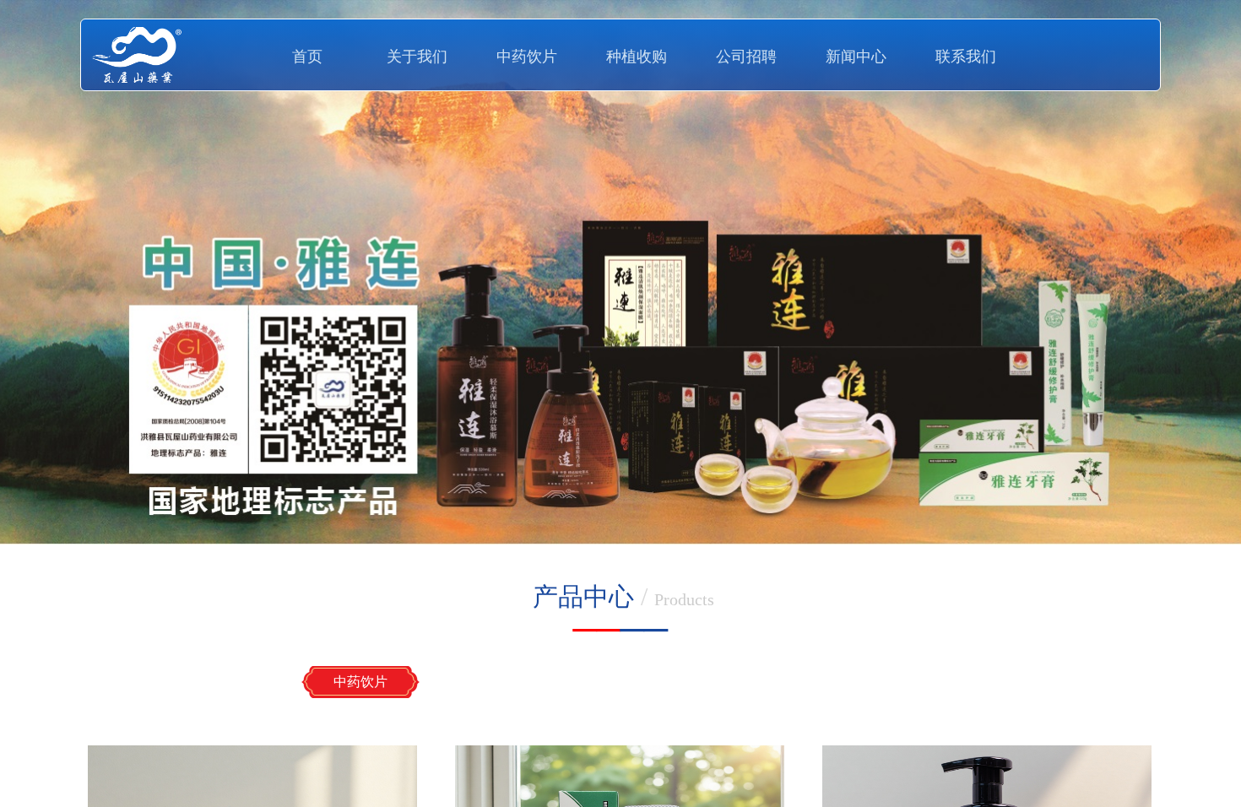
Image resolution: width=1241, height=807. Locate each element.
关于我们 (417, 56)
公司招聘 (746, 56)
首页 (307, 56)
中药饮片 (526, 56)
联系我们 (965, 56)
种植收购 (636, 56)
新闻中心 (856, 56)
